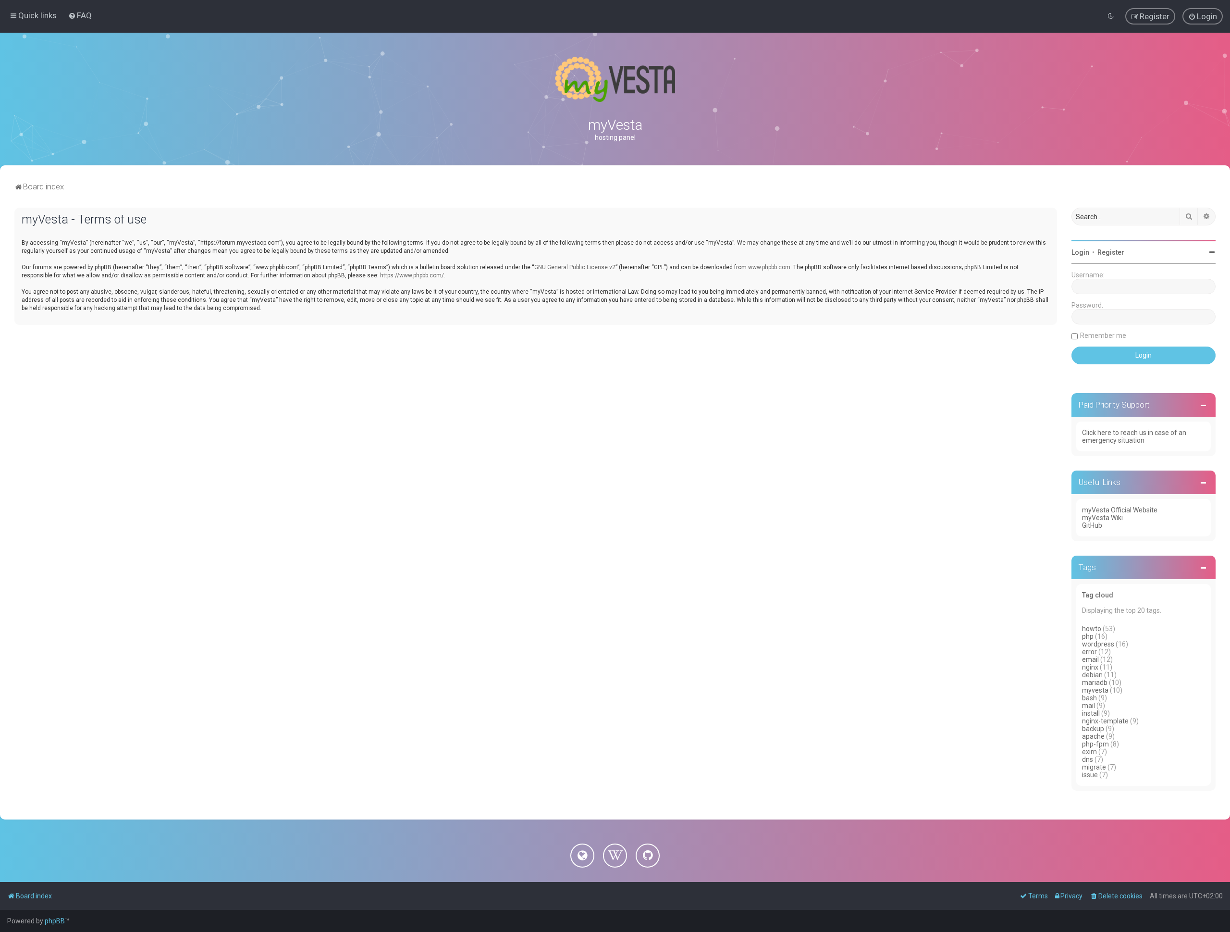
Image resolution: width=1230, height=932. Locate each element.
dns (1087, 759)
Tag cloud (1097, 595)
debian (1092, 675)
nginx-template (1105, 721)
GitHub (1092, 525)
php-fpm (1095, 744)
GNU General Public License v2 (574, 267)
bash (1089, 698)
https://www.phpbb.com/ (412, 275)
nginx (1090, 667)
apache (1093, 736)
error (1089, 652)
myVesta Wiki (1102, 518)
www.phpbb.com (769, 267)
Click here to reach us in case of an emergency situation (1134, 436)
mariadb (1094, 682)
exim (1089, 752)
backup (1093, 729)
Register (1110, 252)
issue (1090, 775)
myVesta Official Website (1119, 510)
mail (1088, 705)
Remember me (1103, 335)
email (1090, 659)
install (1091, 713)
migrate (1094, 767)
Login (1080, 252)
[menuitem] (80, 15)
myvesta (1095, 690)
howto (1091, 629)
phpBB (55, 921)
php (1088, 636)
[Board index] (615, 79)
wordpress (1098, 644)
